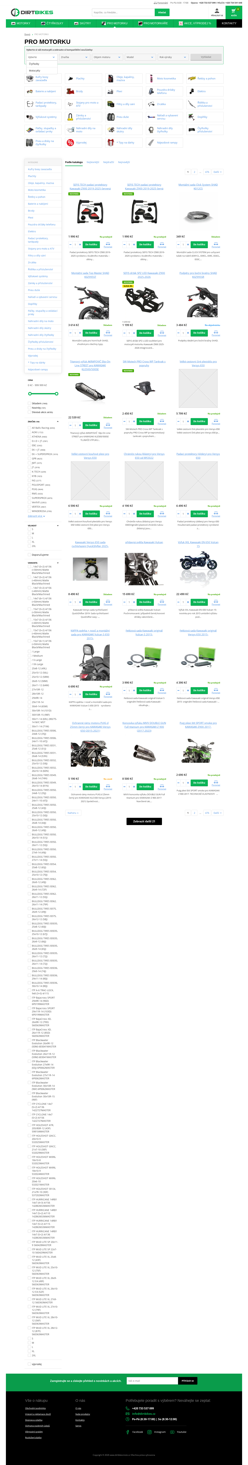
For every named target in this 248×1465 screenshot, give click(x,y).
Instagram (160, 1431)
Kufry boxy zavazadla (40, 169)
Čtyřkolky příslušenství (40, 341)
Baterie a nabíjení (38, 203)
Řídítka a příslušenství (40, 269)
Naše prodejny (82, 1414)
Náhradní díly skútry (39, 328)
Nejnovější (124, 162)
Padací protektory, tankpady (38, 240)
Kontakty (80, 1420)
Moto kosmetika (37, 190)
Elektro (32, 231)
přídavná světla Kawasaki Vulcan (144, 542)
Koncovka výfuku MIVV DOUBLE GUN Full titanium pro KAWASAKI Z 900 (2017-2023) (144, 726)
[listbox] (42, 67)
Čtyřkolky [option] (34, 63)
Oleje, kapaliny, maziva (41, 183)
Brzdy (31, 210)
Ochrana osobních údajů (37, 1425)
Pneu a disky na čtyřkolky (42, 348)
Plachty (32, 176)
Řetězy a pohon (36, 196)
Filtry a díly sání (37, 255)
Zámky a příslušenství (40, 283)
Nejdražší (108, 162)
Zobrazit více (35, 516)
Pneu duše (34, 290)
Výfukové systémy (38, 276)
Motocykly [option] (34, 70)
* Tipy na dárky (36, 362)
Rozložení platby (33, 1437)
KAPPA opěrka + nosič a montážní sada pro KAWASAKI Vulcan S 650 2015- (90, 634)
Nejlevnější (93, 162)
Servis (78, 1425)
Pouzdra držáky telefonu (42, 224)
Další (216, 171)
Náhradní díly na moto (40, 321)
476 (207, 171)
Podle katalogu (74, 162)
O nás (78, 1408)
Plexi (30, 217)
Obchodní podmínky (35, 1408)
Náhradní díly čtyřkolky (41, 334)
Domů (27, 34)
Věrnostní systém (34, 1431)
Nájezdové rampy (38, 369)
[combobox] (42, 57)
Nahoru (72, 812)
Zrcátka (32, 262)
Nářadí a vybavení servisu (42, 297)
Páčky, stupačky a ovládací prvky (43, 312)
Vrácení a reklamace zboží (38, 1414)
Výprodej (33, 355)
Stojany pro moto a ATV (41, 248)
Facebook (137, 1431)
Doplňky (32, 303)
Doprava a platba (33, 1420)
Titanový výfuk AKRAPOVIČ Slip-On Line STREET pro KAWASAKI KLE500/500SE (90, 365)
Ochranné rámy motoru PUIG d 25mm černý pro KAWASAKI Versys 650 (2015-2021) (90, 726)
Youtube (181, 1431)
